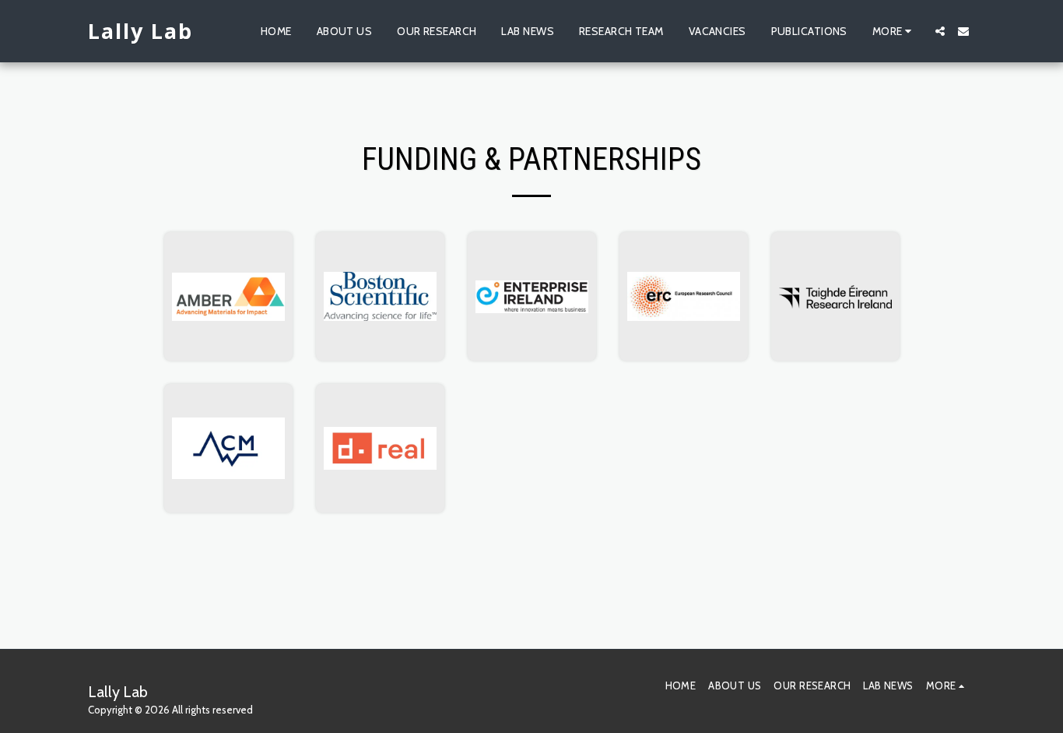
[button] (940, 31)
